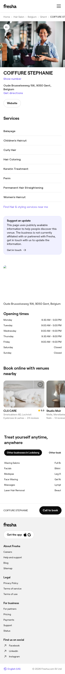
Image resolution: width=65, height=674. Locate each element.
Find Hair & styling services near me (25, 206)
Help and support (12, 557)
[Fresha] (9, 6)
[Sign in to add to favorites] (40, 384)
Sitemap (7, 568)
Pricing (7, 614)
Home (6, 16)
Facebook (14, 645)
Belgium (32, 16)
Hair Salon (19, 16)
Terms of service (12, 588)
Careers (7, 552)
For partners (9, 608)
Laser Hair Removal (14, 490)
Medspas (9, 473)
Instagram (14, 656)
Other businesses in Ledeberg (23, 452)
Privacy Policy (10, 583)
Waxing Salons (12, 463)
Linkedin (13, 651)
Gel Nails (59, 479)
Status (6, 630)
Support (7, 625)
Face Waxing (11, 479)
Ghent (43, 16)
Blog (5, 562)
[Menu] (59, 6)
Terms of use (10, 594)
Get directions (13, 93)
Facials (7, 468)
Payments (8, 619)
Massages (9, 484)
